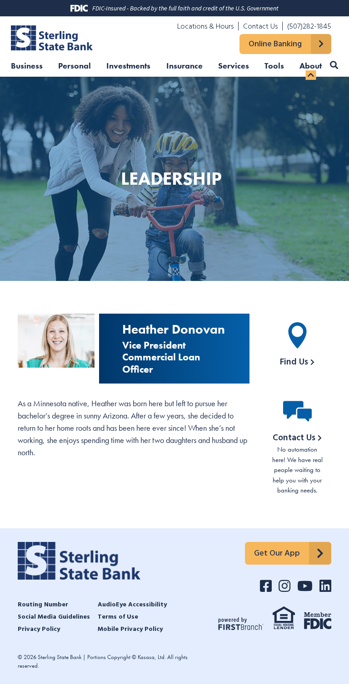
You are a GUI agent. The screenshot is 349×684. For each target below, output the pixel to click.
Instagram (284, 586)
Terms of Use (118, 617)
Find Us (294, 362)
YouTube (305, 586)
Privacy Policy (39, 629)
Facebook (266, 586)
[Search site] (334, 65)
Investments (128, 66)
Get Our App (277, 553)
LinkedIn (325, 586)
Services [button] (233, 66)
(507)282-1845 (309, 27)
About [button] (310, 66)
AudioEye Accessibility (132, 605)
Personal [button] (74, 66)
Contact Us (260, 27)
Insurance (184, 66)
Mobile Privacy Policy (130, 629)
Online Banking (275, 44)
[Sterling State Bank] (52, 36)
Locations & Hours (205, 27)
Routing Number (43, 605)
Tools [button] (274, 66)
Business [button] (27, 66)
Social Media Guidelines (54, 617)
